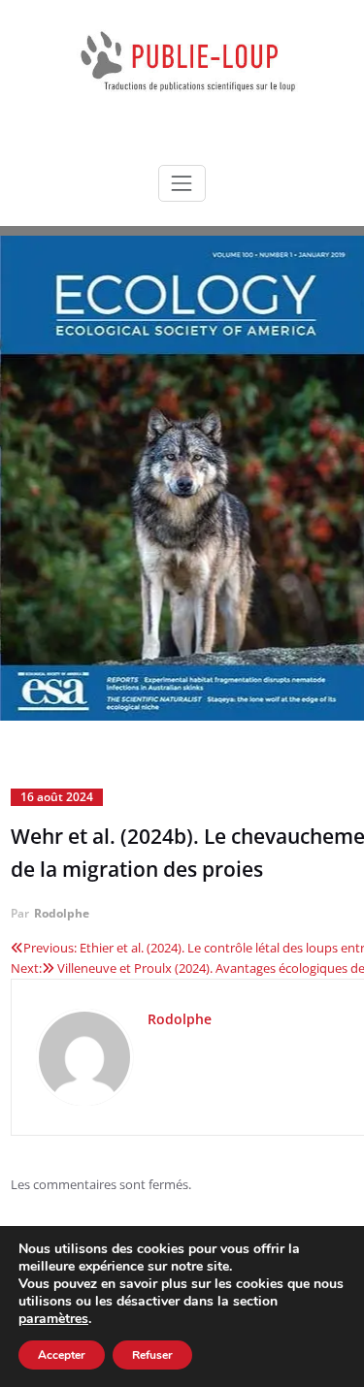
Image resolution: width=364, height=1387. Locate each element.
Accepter (61, 1355)
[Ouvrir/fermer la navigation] (181, 183)
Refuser (152, 1355)
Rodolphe (61, 913)
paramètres (53, 1319)
